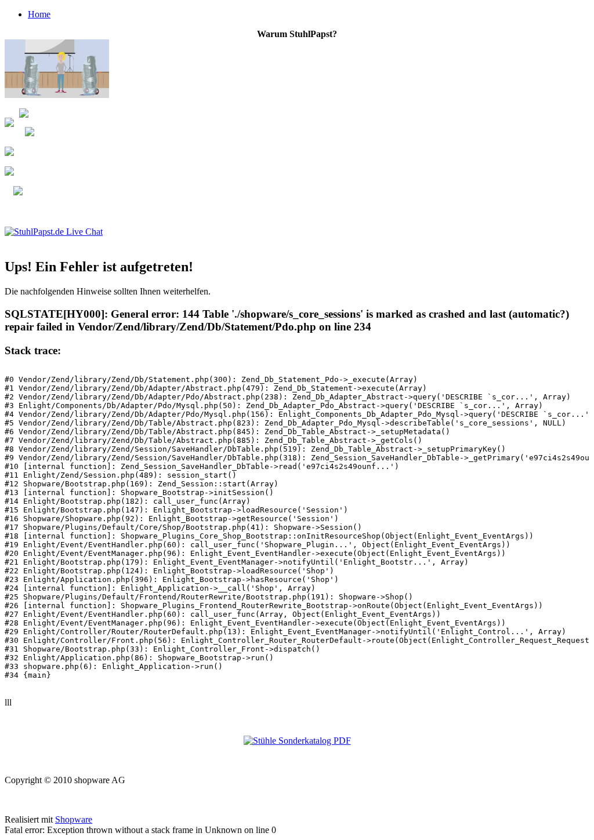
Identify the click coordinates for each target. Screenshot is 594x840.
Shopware (73, 819)
